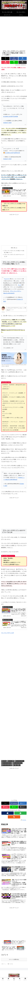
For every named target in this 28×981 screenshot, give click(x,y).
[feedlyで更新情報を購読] (20, 813)
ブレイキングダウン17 (7, 763)
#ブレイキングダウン (15, 291)
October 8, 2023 (7, 122)
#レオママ (7, 278)
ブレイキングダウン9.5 (7, 765)
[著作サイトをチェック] (7, 813)
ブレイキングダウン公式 (7, 632)
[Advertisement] (14, 33)
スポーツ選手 (11, 761)
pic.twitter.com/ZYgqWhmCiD (12, 152)
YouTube (4, 761)
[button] (22, 62)
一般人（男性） (17, 765)
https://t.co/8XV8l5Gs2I (11, 479)
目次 (12, 247)
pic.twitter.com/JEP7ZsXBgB (10, 116)
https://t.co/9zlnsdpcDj (8, 293)
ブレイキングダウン (20, 761)
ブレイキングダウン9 (18, 763)
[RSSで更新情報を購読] (14, 816)
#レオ (19, 285)
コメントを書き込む (14, 959)
